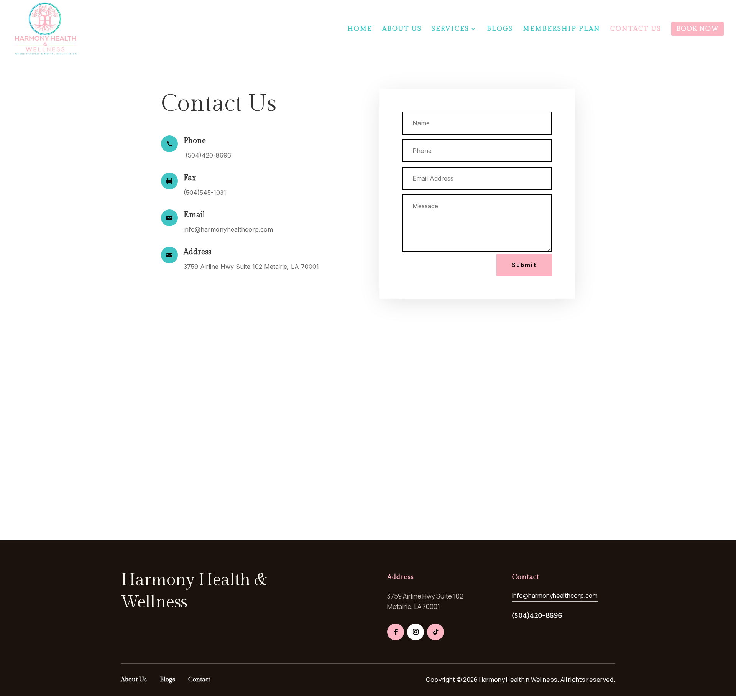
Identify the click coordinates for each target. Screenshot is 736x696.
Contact (199, 679)
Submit (524, 265)
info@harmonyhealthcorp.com (228, 229)
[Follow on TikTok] (435, 632)
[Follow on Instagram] (415, 632)
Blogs (167, 679)
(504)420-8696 (207, 155)
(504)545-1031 (205, 192)
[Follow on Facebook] (395, 632)
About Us (134, 679)
